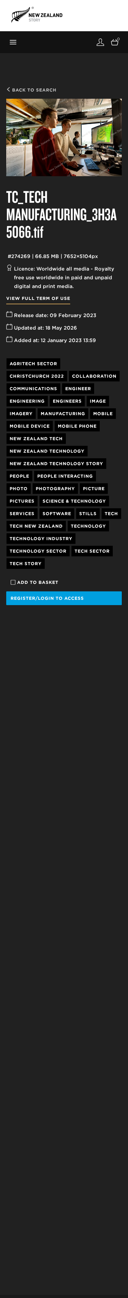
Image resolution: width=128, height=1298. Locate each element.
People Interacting (65, 476)
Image (98, 401)
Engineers (67, 401)
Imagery (21, 413)
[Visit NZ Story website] (36, 14)
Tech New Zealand (36, 526)
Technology (88, 526)
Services (22, 513)
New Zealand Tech (36, 438)
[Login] (100, 42)
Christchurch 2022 (37, 376)
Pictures (22, 501)
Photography (55, 488)
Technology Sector (38, 551)
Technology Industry (41, 538)
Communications (33, 388)
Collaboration (94, 376)
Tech (111, 513)
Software (57, 513)
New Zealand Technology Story (56, 463)
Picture (94, 488)
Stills (88, 513)
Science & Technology (74, 501)
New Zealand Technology (47, 451)
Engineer (78, 388)
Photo (19, 488)
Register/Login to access (47, 598)
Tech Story (26, 563)
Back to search (34, 89)
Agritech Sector (33, 363)
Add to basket (37, 582)
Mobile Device (30, 426)
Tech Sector (92, 551)
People (19, 476)
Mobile (103, 413)
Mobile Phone (77, 426)
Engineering (27, 401)
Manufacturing (63, 413)
